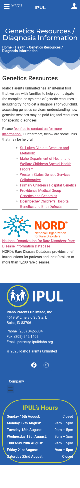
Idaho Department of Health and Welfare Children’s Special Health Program (45, 163)
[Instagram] (46, 365)
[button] (10, 389)
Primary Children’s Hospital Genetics (48, 185)
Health (20, 47)
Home (7, 47)
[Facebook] (34, 365)
